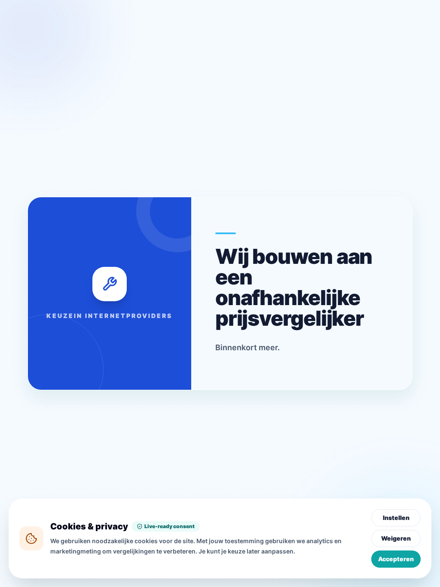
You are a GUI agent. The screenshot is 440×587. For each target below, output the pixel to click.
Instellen (396, 517)
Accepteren (396, 559)
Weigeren (396, 538)
